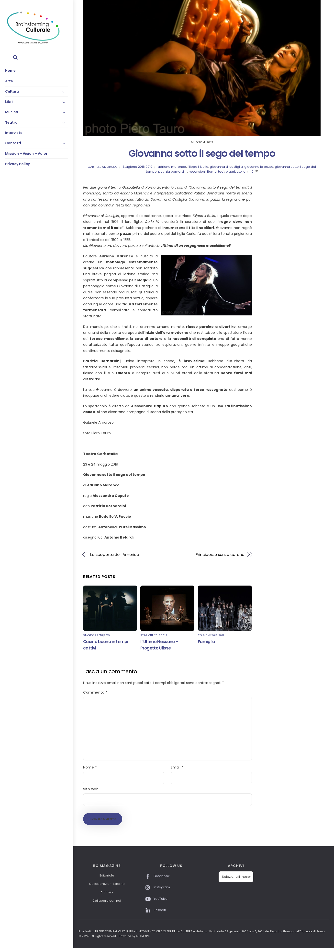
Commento (95, 692)
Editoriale (107, 875)
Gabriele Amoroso (102, 167)
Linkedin (159, 910)
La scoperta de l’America (114, 554)
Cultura (12, 91)
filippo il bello (198, 167)
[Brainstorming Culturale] (33, 42)
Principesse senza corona (220, 554)
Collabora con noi (106, 901)
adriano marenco (172, 167)
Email (177, 767)
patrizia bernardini (172, 171)
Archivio (106, 892)
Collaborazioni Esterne (107, 884)
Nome (90, 767)
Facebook (161, 876)
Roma (212, 171)
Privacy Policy (17, 163)
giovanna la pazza (258, 167)
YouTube (160, 899)
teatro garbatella (231, 171)
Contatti (13, 143)
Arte (9, 81)
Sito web (91, 789)
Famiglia (206, 642)
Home (10, 70)
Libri (9, 101)
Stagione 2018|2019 (137, 167)
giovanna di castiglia (226, 167)
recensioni (197, 171)
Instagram (161, 887)
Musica (11, 111)
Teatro (11, 122)
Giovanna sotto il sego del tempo (202, 153)
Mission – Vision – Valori (26, 153)
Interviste (13, 132)
